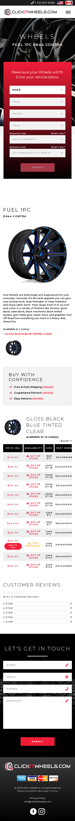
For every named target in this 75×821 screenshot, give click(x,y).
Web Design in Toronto (48, 791)
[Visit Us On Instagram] (41, 811)
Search (38, 167)
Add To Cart (13, 546)
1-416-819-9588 (45, 2)
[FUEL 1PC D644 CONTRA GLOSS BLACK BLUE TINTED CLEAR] (13, 347)
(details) (48, 387)
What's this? (58, 133)
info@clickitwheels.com (37, 801)
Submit (37, 741)
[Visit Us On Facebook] (33, 811)
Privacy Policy (37, 798)
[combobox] (37, 90)
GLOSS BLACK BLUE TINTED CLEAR (28, 333)
